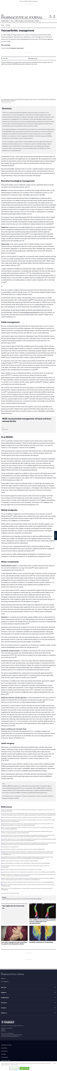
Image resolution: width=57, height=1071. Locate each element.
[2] (52, 223)
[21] (53, 633)
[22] (35, 677)
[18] (11, 515)
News (12, 21)
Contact (3, 1008)
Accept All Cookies (24, 1068)
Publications (5, 997)
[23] (32, 689)
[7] (28, 272)
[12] (16, 362)
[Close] (54, 1063)
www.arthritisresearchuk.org (29, 312)
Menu (54, 17)
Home (2, 25)
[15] (37, 369)
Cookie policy (4, 1051)
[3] (28, 229)
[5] (45, 260)
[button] (55, 535)
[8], (2, 760)
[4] (28, 233)
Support (3, 992)
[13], (3, 760)
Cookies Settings (14, 1068)
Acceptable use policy (6, 1045)
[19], (5, 760)
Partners (4, 1002)
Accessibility (4, 1048)
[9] (31, 299)
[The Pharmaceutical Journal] (21, 16)
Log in (50, 17)
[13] (17, 362)
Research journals (29, 21)
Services (3, 987)
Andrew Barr (20, 48)
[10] (33, 299)
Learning (8, 25)
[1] (13, 165)
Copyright (3, 1054)
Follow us (4, 1013)
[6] (19, 265)
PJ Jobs (37, 21)
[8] (1, 286)
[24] (8, 694)
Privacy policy (4, 1057)
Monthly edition (5, 21)
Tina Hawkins (12, 48)
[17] (43, 497)
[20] (51, 633)
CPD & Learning (19, 21)
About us (3, 978)
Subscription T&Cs (5, 1060)
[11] (43, 314)
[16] (2, 379)
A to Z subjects (4, 981)
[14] (35, 369)
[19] (34, 550)
